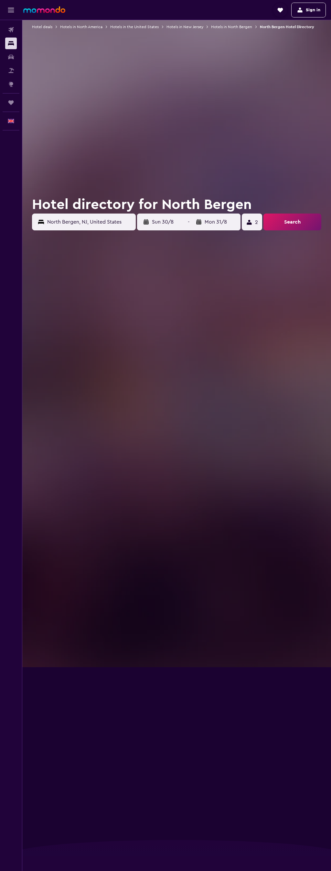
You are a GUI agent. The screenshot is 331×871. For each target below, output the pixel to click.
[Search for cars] (11, 56)
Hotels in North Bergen (231, 27)
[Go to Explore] (11, 84)
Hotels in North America (81, 27)
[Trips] (11, 102)
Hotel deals (42, 27)
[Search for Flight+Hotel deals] (11, 70)
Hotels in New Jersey (184, 27)
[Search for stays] (11, 43)
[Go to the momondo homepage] (44, 9)
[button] (11, 10)
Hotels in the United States (134, 27)
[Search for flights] (11, 29)
